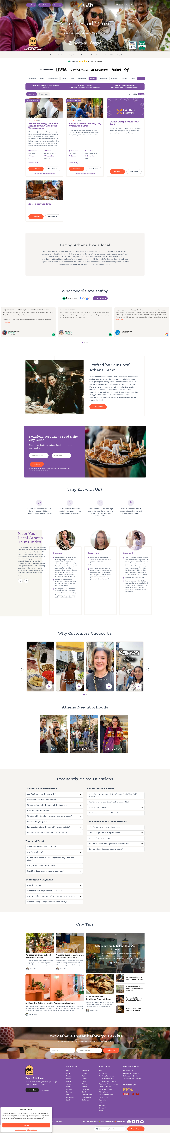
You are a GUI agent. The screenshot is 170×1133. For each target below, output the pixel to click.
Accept (26, 1125)
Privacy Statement (32, 1130)
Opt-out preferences (20, 1130)
